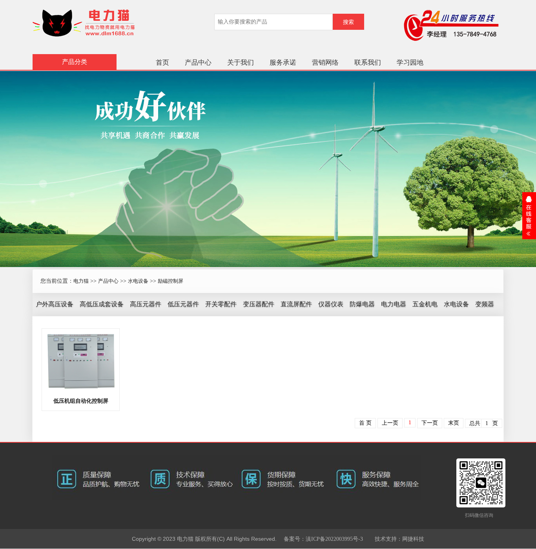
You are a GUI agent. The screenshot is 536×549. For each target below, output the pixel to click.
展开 (529, 215)
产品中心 (198, 62)
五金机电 (425, 304)
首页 (162, 62)
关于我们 (240, 62)
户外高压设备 (54, 304)
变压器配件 (258, 304)
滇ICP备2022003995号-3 (334, 539)
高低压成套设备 (102, 304)
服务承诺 (283, 62)
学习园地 (410, 62)
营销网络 (325, 62)
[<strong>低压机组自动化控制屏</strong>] (81, 360)
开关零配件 (221, 304)
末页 (453, 423)
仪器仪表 (330, 304)
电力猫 (81, 281)
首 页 (365, 423)
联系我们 (367, 62)
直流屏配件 (296, 304)
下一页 (429, 423)
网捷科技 (413, 539)
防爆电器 (362, 304)
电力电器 (393, 304)
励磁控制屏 (170, 281)
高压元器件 (145, 304)
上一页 (390, 423)
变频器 (484, 304)
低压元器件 (183, 304)
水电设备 (138, 281)
